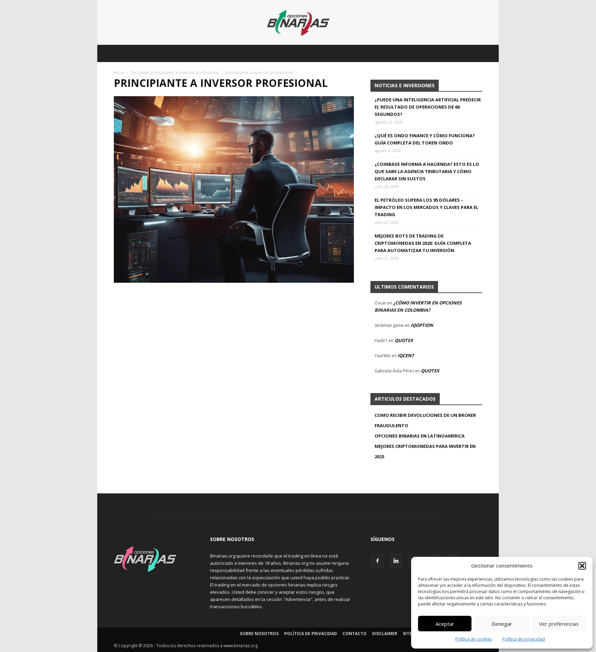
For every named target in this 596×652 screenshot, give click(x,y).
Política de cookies (473, 639)
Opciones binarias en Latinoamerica (420, 436)
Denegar (501, 623)
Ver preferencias (559, 623)
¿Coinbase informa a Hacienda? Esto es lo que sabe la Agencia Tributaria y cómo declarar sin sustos (427, 171)
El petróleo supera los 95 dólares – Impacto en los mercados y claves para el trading (426, 207)
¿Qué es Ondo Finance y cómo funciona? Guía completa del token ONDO (425, 139)
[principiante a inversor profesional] (234, 281)
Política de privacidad (524, 639)
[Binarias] (298, 23)
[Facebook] (377, 561)
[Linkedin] (396, 561)
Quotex (404, 340)
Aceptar (445, 623)
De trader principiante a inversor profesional (175, 73)
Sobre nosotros (259, 633)
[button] (582, 565)
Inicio (119, 73)
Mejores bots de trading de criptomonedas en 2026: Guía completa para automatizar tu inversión (423, 243)
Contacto (354, 633)
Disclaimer (384, 633)
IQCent (406, 355)
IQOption (422, 325)
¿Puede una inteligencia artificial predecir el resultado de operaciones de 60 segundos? (428, 107)
